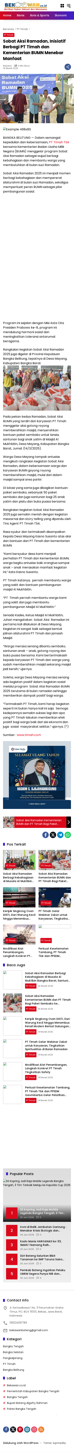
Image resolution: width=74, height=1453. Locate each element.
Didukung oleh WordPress (21, 1443)
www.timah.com (29, 735)
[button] (68, 5)
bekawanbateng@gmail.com (28, 1330)
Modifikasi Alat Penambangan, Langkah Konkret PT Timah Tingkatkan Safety (16, 952)
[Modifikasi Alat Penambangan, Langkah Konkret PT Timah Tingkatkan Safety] (19, 935)
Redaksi (7, 66)
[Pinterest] (20, 1429)
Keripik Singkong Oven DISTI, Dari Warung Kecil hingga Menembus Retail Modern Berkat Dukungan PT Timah (19, 915)
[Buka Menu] (62, 5)
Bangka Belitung (13, 1370)
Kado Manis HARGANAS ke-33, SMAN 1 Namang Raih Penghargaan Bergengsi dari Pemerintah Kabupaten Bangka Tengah (42, 1243)
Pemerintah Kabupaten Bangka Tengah (33, 1391)
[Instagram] (34, 1429)
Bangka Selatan (13, 1352)
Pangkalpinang (12, 1358)
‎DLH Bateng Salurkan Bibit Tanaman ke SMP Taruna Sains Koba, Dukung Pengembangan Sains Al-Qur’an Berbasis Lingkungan (41, 1257)
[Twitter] (53, 835)
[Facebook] (45, 835)
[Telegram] (60, 835)
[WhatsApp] (68, 835)
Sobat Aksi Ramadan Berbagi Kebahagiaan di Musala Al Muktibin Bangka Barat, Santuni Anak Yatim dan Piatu (18, 877)
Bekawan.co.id (16, 1385)
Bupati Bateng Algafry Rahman (27, 1403)
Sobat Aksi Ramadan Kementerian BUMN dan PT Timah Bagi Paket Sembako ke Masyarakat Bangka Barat (55, 877)
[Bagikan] (68, 67)
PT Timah (8, 34)
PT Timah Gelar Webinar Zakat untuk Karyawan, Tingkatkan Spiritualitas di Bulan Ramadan (54, 915)
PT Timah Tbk (59, 142)
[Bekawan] (26, 5)
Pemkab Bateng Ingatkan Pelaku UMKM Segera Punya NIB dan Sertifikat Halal (42, 1272)
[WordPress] (27, 1429)
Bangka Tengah (13, 1346)
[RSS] (41, 1429)
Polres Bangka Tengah (21, 1409)
